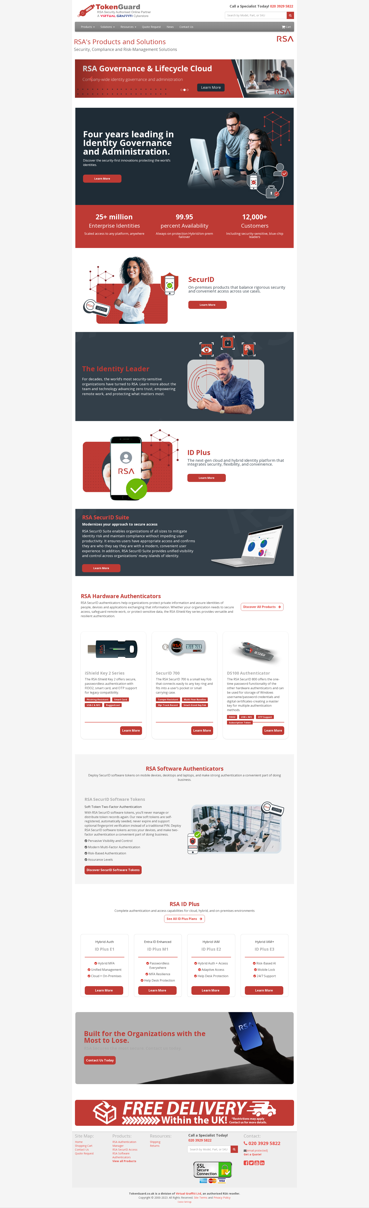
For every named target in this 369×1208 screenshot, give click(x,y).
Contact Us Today (100, 1060)
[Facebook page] (246, 1164)
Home (79, 1142)
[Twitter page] (251, 1164)
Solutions (107, 27)
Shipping (155, 1142)
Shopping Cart (83, 1145)
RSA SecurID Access (124, 1149)
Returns (155, 1145)
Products (87, 27)
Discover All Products (259, 607)
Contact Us (186, 27)
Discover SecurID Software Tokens (113, 870)
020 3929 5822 (281, 6)
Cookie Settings (184, 1202)
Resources (127, 27)
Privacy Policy (222, 1197)
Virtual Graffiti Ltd (188, 1193)
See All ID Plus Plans (182, 919)
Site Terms (200, 1197)
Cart (288, 27)
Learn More (131, 730)
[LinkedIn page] (262, 1164)
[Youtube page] (256, 1164)
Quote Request (151, 27)
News (170, 27)
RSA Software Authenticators (121, 1155)
